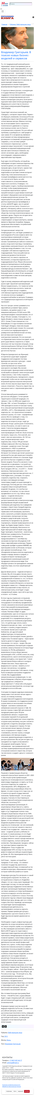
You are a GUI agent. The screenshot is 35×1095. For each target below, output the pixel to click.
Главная (4, 24)
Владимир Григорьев (12, 1044)
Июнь (9, 1040)
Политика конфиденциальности (11, 1085)
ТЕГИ (14, 1091)
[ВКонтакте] (3, 1026)
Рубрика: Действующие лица (20, 24)
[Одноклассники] (5, 1026)
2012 (6, 1036)
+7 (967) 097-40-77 (15, 1060)
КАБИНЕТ (20, 1091)
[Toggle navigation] (2, 11)
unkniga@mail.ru (13, 1063)
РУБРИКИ (9, 1091)
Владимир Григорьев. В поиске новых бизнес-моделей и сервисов (16, 55)
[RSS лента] (33, 17)
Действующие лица (15, 1033)
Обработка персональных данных (11, 1086)
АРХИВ (27, 1091)
